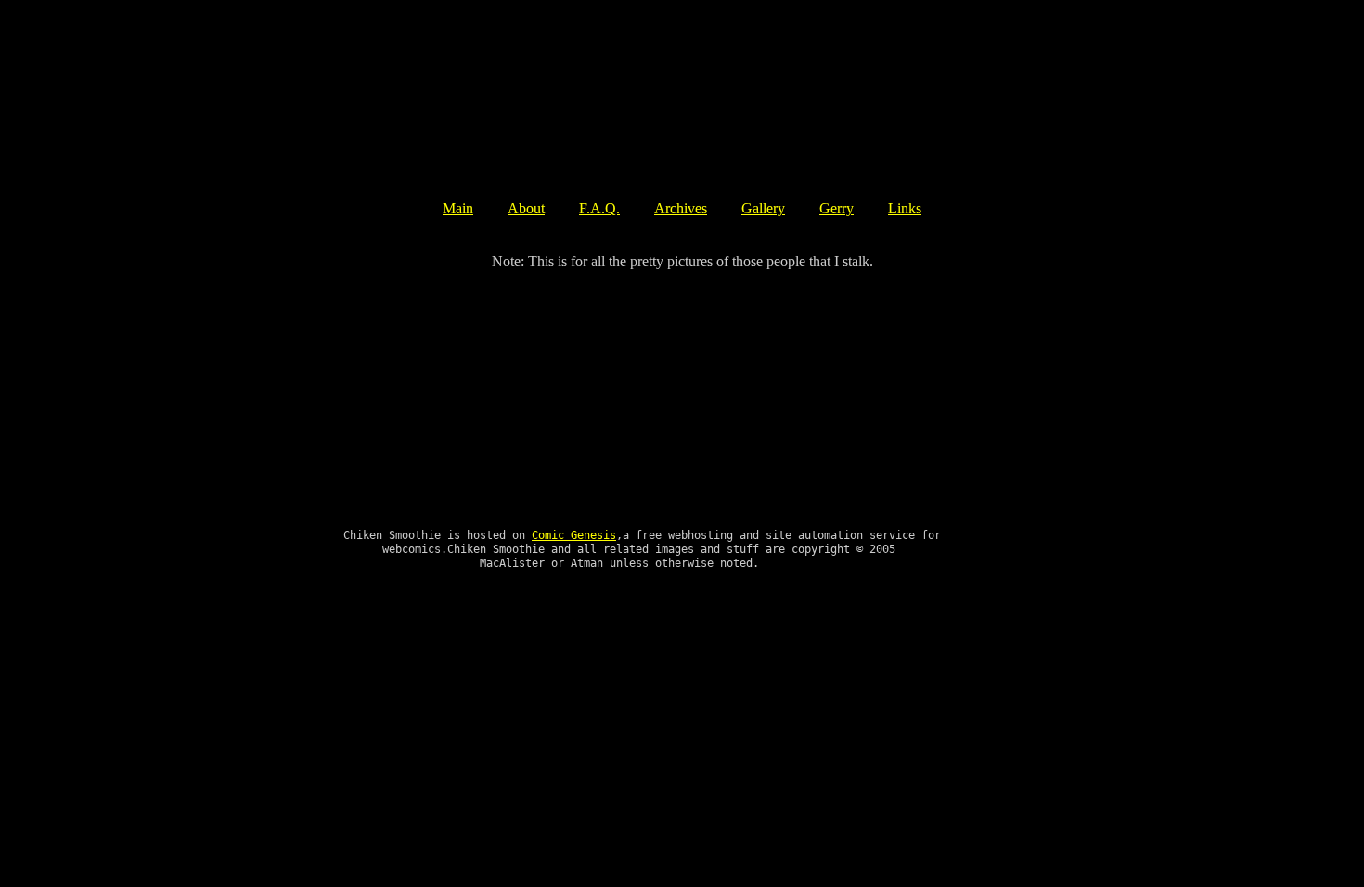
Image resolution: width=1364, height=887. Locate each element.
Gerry (836, 208)
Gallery (763, 208)
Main (458, 208)
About (526, 208)
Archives (680, 208)
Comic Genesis (574, 535)
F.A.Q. (599, 208)
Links (904, 208)
